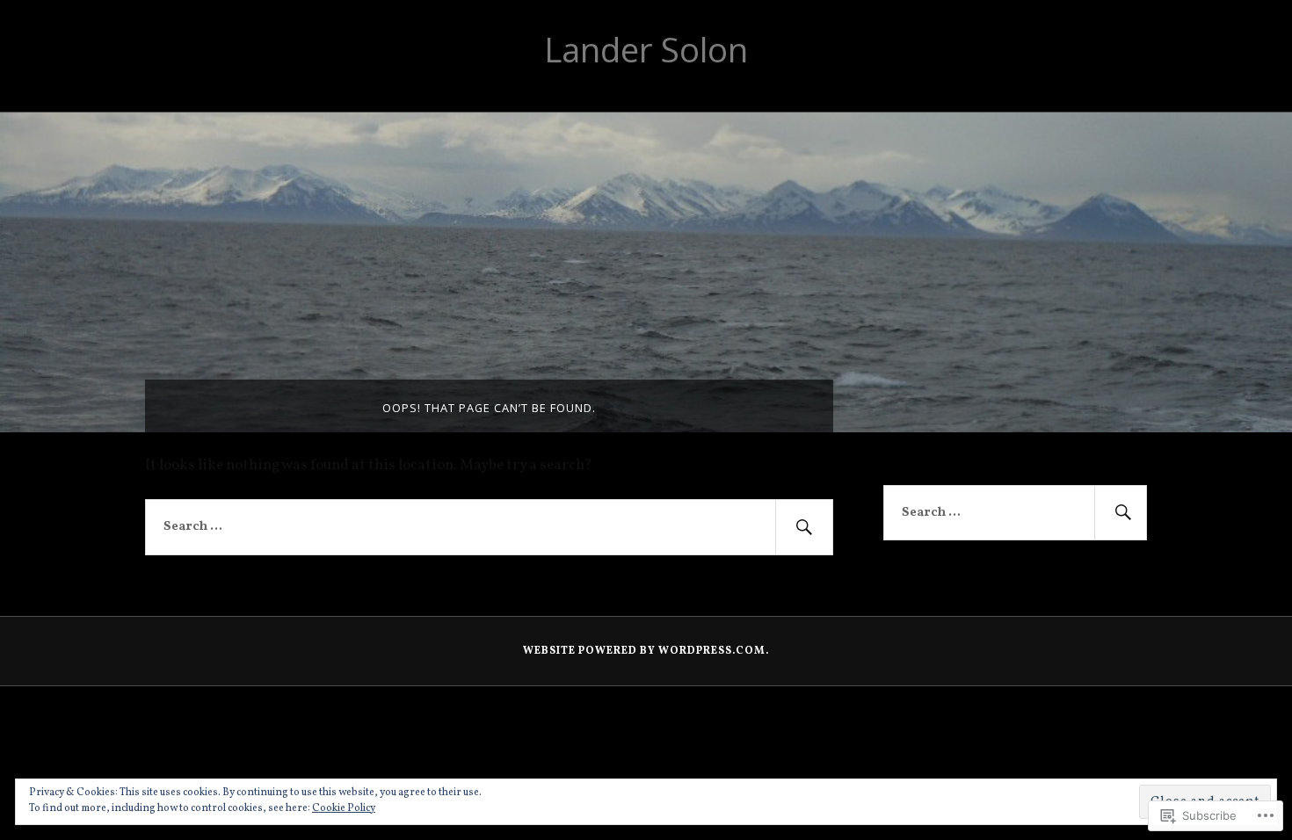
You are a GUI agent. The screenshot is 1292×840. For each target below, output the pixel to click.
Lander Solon (646, 49)
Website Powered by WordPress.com (644, 651)
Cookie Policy (343, 808)
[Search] (804, 527)
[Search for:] (489, 527)
